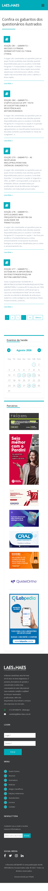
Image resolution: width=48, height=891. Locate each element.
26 (19, 385)
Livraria (12, 802)
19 (19, 380)
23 (39, 380)
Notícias (12, 784)
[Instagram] (17, 856)
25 (14, 385)
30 (39, 385)
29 (34, 385)
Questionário (14, 798)
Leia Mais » (8, 83)
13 (24, 375)
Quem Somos (14, 771)
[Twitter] (12, 856)
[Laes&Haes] (11, 5)
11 (14, 375)
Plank (31, 877)
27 (24, 385)
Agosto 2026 (24, 350)
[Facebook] (6, 856)
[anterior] (9, 350)
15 (34, 375)
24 (9, 385)
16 (39, 375)
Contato (12, 807)
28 (29, 385)
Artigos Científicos (16, 789)
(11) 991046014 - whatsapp (19, 710)
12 (30, 317)
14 (29, 375)
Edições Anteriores (16, 793)
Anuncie (12, 775)
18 (14, 380)
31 (9, 390)
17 (9, 380)
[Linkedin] (23, 856)
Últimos (38, 317)
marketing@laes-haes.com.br (20, 714)
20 (24, 380)
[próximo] (39, 350)
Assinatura (13, 780)
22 (34, 380)
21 (29, 380)
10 (9, 375)
